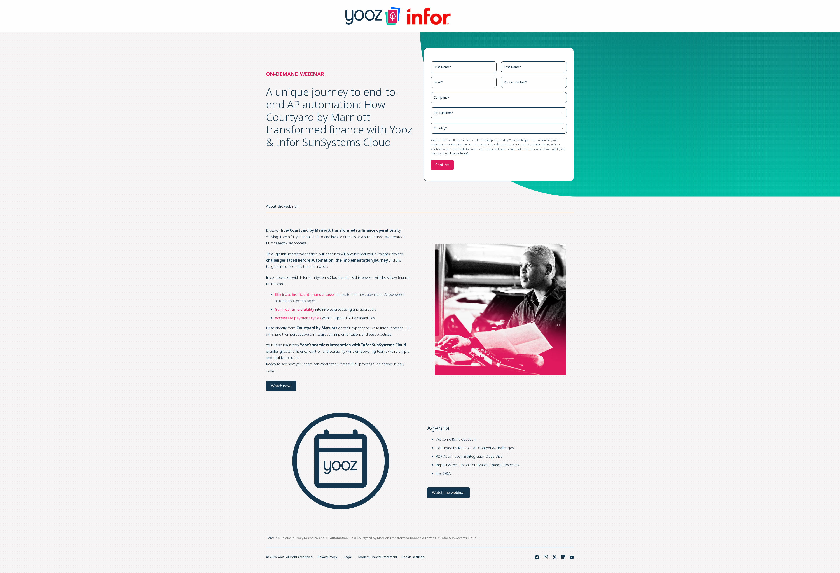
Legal (348, 557)
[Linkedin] (563, 557)
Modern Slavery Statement (377, 557)
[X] (554, 557)
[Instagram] (546, 557)
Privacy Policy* (459, 153)
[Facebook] (537, 557)
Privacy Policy (327, 557)
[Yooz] (372, 16)
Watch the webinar (448, 492)
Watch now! (281, 385)
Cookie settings (413, 557)
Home (270, 538)
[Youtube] (572, 557)
